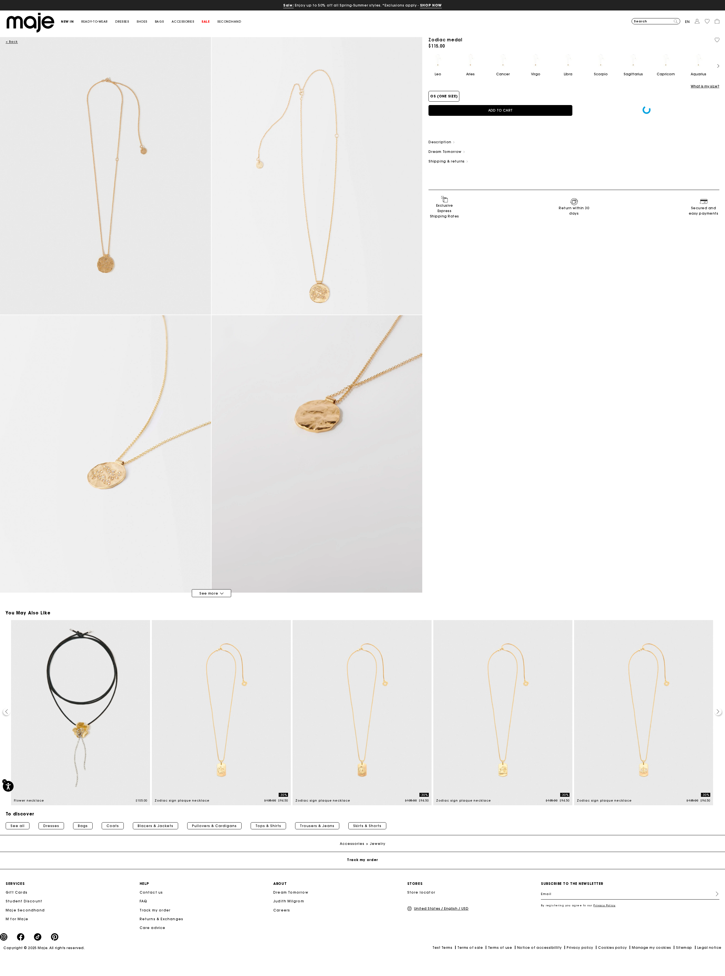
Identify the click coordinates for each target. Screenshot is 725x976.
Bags (83, 826)
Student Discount (24, 901)
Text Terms (442, 947)
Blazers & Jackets (155, 826)
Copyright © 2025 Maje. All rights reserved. (44, 948)
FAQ (144, 901)
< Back (12, 42)
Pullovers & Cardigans (214, 826)
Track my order (155, 910)
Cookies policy (612, 947)
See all (17, 826)
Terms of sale (470, 947)
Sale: (288, 5)
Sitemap (684, 947)
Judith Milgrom (288, 901)
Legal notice (709, 947)
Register (714, 894)
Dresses (51, 826)
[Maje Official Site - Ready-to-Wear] (30, 22)
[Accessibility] (8, 786)
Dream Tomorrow (290, 892)
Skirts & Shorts (367, 826)
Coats (112, 826)
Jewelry (377, 844)
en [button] (687, 22)
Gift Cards (16, 892)
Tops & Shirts (268, 826)
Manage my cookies (651, 947)
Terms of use (500, 947)
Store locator (421, 892)
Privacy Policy (604, 905)
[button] (71, 21)
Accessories (352, 844)
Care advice (153, 928)
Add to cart (500, 110)
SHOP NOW (431, 5)
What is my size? (705, 86)
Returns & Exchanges (162, 919)
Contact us (151, 892)
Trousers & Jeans (317, 826)
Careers (281, 910)
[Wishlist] (717, 40)
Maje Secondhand (25, 910)
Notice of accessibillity (539, 947)
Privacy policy (580, 947)
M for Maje (17, 919)
